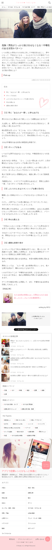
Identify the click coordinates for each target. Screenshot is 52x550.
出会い (4, 503)
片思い (4, 487)
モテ (13, 390)
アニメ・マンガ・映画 (34, 518)
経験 (43, 390)
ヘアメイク (5, 523)
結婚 (3, 493)
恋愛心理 (30, 493)
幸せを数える (10, 102)
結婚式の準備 (31, 435)
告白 (29, 498)
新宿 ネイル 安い (18, 424)
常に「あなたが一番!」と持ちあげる (18, 92)
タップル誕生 (8, 431)
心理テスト (5, 518)
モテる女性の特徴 (17, 435)
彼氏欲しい (7, 420)
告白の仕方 (20, 431)
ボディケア (31, 528)
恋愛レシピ (26, 2)
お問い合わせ (39, 539)
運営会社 (12, 539)
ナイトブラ (41, 424)
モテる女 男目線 (28, 404)
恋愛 (35, 390)
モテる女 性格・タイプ (11, 404)
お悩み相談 (31, 513)
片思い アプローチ (36, 420)
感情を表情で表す (12, 105)
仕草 (5, 394)
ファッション (32, 523)
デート (30, 503)
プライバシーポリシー (25, 539)
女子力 (6, 424)
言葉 (5, 390)
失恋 (5, 435)
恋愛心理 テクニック (10, 409)
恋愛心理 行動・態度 (28, 409)
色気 (36, 428)
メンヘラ (30, 424)
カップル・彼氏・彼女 (8, 508)
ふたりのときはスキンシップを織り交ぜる (20, 99)
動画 (3, 528)
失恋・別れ (31, 487)
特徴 (20, 390)
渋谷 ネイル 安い (21, 420)
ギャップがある (11, 95)
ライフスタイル (6, 533)
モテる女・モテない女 (34, 508)
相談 (28, 390)
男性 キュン (42, 431)
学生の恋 (4, 498)
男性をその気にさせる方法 (12, 428)
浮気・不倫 (5, 513)
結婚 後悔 (31, 431)
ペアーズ (27, 428)
